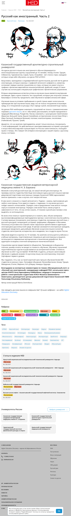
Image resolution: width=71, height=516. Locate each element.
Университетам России (9, 499)
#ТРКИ (4, 329)
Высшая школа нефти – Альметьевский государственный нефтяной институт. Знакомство (34, 393)
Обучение (45, 311)
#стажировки (27, 340)
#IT (62, 340)
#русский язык (11, 21)
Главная (3, 10)
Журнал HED (12, 10)
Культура (55, 315)
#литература (25, 329)
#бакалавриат (19, 336)
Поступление (16, 311)
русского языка (15, 111)
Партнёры (4, 496)
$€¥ (2, 511)
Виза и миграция (31, 311)
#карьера (63, 336)
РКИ (19, 10)
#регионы (5, 347)
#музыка (14, 347)
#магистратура (31, 336)
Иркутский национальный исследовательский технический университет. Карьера (31, 359)
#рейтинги (54, 336)
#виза (40, 333)
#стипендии (22, 333)
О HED (3, 508)
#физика (37, 340)
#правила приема (54, 329)
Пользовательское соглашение (11, 502)
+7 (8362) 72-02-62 (9, 456)
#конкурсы (31, 333)
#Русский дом (56, 344)
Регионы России (6, 486)
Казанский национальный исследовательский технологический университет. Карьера (33, 376)
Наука (56, 311)
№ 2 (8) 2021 (30, 21)
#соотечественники (8, 333)
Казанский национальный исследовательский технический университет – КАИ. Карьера (33, 368)
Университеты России (11, 483)
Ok (59, 511)
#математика (54, 340)
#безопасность (7, 336)
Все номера (5, 489)
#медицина (6, 344)
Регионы (44, 315)
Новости (19, 315)
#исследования (7, 340)
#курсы (44, 329)
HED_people (7, 315)
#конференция (17, 344)
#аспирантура (43, 336)
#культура (21, 21)
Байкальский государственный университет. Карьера (21, 384)
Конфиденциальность (8, 505)
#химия (45, 340)
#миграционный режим (52, 333)
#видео (47, 344)
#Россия (27, 344)
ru (65, 2)
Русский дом (32, 315)
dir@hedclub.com (8, 459)
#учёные (18, 340)
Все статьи (53, 445)
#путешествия (37, 344)
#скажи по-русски (25, 347)
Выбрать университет (57, 409)
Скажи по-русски (8, 318)
